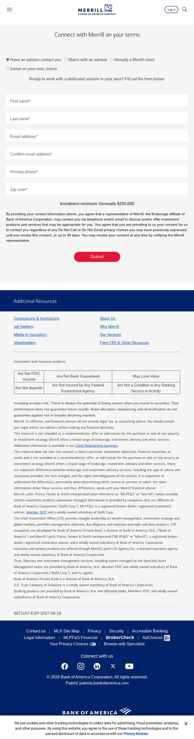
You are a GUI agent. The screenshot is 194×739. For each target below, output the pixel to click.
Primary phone (24, 172)
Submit (97, 257)
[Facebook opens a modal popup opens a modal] (65, 666)
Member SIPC (36, 512)
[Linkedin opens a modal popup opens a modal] (97, 666)
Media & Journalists (30, 334)
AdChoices (152, 637)
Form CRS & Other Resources (124, 342)
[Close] (185, 723)
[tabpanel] (97, 173)
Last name (20, 119)
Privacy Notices (136, 734)
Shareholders (25, 342)
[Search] (184, 9)
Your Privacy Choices (69, 644)
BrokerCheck (120, 637)
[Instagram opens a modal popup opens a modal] (81, 666)
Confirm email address (31, 154)
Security (116, 631)
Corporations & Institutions (36, 318)
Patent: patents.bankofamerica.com (97, 683)
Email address (23, 136)
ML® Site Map (66, 631)
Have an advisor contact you (35, 60)
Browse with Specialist (124, 644)
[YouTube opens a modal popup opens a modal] (129, 666)
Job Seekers (23, 326)
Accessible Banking (150, 631)
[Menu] (9, 9)
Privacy (94, 631)
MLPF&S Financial (80, 637)
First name (20, 101)
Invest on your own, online (33, 69)
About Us (107, 318)
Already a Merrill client (134, 60)
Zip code (18, 189)
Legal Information (39, 637)
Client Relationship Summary (96, 446)
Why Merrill (109, 326)
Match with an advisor (87, 60)
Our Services (110, 334)
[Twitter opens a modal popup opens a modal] (113, 666)
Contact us (35, 631)
